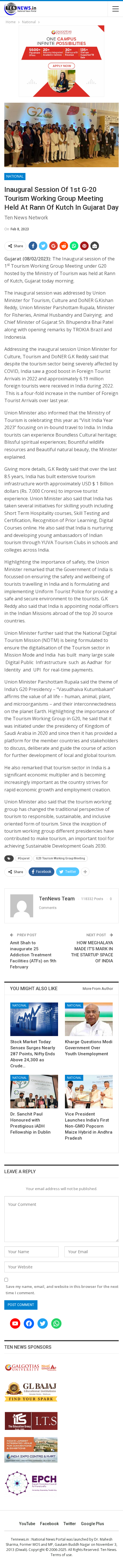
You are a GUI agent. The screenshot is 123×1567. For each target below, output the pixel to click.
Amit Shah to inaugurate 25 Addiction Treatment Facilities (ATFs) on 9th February (33, 955)
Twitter (70, 1523)
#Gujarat (23, 858)
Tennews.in (20, 1539)
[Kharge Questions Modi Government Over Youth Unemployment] (89, 1019)
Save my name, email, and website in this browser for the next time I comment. (62, 1289)
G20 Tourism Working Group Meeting (60, 858)
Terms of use (61, 1554)
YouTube (27, 1523)
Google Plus (92, 1523)
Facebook (49, 1523)
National (14, 176)
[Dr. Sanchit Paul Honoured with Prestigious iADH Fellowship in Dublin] (34, 1091)
